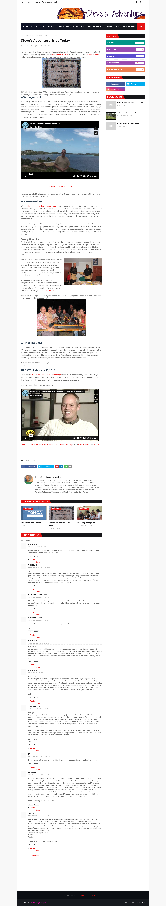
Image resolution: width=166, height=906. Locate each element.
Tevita (31, 813)
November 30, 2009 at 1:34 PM (39, 597)
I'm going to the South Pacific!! (129, 123)
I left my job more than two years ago (41, 206)
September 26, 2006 (60, 54)
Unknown (32, 544)
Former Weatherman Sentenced (130, 102)
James (30, 754)
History (123, 49)
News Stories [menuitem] (129, 26)
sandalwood (49, 290)
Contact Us (141, 903)
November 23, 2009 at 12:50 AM (40, 567)
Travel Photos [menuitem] (112, 26)
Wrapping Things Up (86, 522)
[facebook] (136, 2)
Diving (123, 43)
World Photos (123, 69)
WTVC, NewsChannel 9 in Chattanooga (45, 375)
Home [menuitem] (25, 26)
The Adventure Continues (32, 522)
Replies (32, 559)
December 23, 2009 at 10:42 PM (40, 756)
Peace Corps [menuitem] (64, 26)
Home (23, 2)
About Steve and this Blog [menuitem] (43, 26)
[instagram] (144, 2)
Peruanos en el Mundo (50, 2)
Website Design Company (38, 903)
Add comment (33, 855)
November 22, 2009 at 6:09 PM (39, 547)
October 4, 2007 (92, 54)
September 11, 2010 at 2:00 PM (40, 815)
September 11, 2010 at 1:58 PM (40, 775)
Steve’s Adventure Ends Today (59, 523)
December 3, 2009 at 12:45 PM (39, 643)
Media (123, 56)
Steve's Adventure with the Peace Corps (61, 186)
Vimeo (96, 444)
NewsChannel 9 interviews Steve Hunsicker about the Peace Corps (47, 444)
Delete (36, 556)
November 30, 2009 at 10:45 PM (40, 620)
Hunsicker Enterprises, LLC (88, 895)
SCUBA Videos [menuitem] (78, 26)
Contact (37, 2)
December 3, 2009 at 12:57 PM (39, 673)
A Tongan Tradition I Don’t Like (130, 113)
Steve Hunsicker (28, 46)
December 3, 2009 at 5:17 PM (39, 709)
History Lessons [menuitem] (95, 26)
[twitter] (140, 2)
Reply (30, 556)
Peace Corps (30, 35)
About (30, 2)
